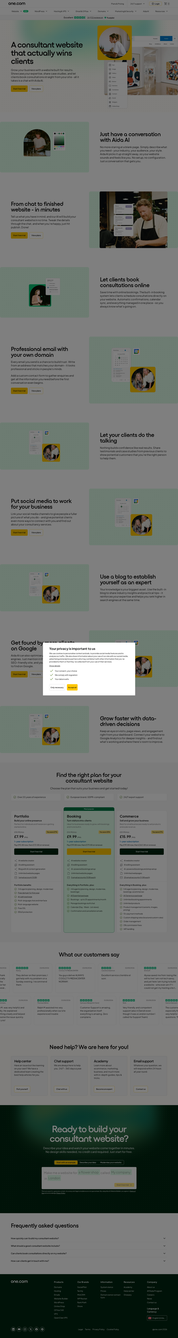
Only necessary (57, 687)
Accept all (72, 687)
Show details (54, 666)
